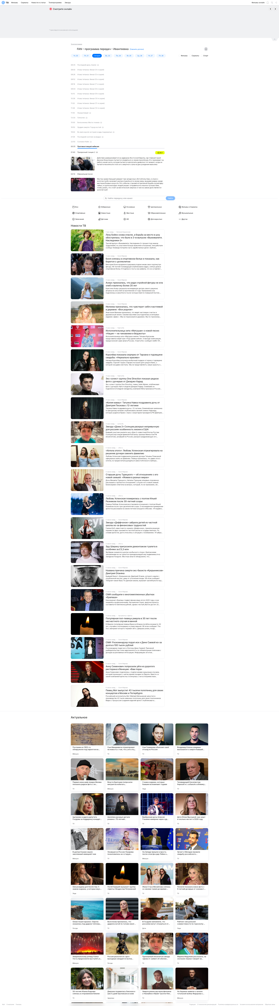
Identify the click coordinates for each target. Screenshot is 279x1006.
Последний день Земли (86, 65)
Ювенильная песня (85, 174)
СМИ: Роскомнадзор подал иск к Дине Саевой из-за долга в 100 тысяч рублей (134, 644)
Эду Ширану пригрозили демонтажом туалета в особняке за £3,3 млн (131, 548)
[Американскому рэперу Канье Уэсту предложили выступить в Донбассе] (87, 949)
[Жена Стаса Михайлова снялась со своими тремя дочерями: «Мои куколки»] (157, 879)
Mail (3, 1004)
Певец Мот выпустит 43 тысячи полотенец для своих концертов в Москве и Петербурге (134, 691)
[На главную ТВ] (7, 2)
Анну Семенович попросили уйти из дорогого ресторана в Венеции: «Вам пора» (130, 668)
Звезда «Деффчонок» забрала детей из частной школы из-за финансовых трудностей (131, 524)
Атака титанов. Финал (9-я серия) (90, 94)
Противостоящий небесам (88, 146)
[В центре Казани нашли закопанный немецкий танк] (87, 844)
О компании (10, 1004)
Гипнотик (81, 118)
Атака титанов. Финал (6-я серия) (90, 79)
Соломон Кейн (83, 142)
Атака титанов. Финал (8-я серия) (90, 89)
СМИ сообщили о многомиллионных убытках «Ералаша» (130, 596)
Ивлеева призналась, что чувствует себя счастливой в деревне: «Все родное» (134, 308)
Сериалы (195, 56)
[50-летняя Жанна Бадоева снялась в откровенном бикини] (87, 984)
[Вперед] (275, 9)
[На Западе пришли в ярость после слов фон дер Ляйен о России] (157, 844)
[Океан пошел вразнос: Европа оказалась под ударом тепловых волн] (87, 914)
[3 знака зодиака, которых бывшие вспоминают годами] (157, 774)
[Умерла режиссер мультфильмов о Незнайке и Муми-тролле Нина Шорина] (157, 984)
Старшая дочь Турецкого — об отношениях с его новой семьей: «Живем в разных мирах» (132, 476)
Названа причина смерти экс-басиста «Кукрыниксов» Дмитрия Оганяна (134, 572)
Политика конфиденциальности (228, 1004)
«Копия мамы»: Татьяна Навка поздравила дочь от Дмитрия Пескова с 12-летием (133, 404)
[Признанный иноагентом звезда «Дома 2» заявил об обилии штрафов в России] (157, 949)
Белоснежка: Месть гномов (88, 122)
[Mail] (3, 2)
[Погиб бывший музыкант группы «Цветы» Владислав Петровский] (122, 879)
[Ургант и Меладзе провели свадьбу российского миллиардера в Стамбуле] (191, 844)
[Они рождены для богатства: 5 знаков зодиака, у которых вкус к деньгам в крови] (87, 879)
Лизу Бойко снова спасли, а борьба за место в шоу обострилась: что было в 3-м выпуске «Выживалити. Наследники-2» (134, 237)
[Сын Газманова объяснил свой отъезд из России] (157, 739)
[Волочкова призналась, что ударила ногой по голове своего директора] (122, 914)
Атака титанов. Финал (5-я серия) (90, 74)
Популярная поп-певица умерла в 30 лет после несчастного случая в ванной (131, 620)
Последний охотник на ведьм (89, 137)
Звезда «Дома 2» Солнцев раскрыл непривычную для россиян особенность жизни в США (132, 428)
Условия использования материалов (251, 1004)
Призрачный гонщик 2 (86, 152)
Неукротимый (82, 113)
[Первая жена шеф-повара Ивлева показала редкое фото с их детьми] (87, 774)
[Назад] (270, 9)
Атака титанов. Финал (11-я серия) (91, 103)
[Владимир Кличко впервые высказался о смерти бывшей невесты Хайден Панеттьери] (191, 739)
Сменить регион (136, 49)
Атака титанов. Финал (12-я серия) (91, 108)
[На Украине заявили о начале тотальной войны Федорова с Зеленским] (191, 984)
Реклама (18, 1004)
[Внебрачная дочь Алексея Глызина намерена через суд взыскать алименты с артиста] (157, 809)
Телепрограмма (76, 44)
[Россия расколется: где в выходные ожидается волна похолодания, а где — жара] (122, 949)
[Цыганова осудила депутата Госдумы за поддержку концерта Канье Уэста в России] (87, 809)
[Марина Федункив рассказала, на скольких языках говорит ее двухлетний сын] (191, 949)
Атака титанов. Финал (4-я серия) (90, 70)
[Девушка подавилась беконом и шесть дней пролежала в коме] (122, 984)
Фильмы (184, 56)
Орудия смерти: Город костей (89, 127)
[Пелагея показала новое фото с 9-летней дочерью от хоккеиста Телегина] (191, 879)
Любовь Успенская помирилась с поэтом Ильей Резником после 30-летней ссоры (131, 500)
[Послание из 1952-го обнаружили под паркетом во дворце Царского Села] (87, 739)
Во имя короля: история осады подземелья (94, 132)
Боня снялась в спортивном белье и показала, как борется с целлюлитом (132, 260)
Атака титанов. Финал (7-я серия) (90, 84)
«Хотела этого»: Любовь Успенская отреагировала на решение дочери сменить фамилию (134, 452)
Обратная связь (270, 1004)
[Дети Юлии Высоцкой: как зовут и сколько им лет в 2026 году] (191, 809)
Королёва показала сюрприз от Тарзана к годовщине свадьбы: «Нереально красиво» (134, 356)
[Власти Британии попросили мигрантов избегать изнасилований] (122, 774)
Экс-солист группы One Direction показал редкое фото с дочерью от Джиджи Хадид (132, 380)
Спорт (205, 56)
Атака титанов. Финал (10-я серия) (91, 98)
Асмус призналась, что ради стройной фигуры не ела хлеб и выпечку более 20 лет (134, 284)
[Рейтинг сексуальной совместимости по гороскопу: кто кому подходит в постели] (191, 914)
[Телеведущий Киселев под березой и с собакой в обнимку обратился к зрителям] (191, 774)
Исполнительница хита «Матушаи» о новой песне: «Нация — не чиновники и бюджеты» (133, 332)
